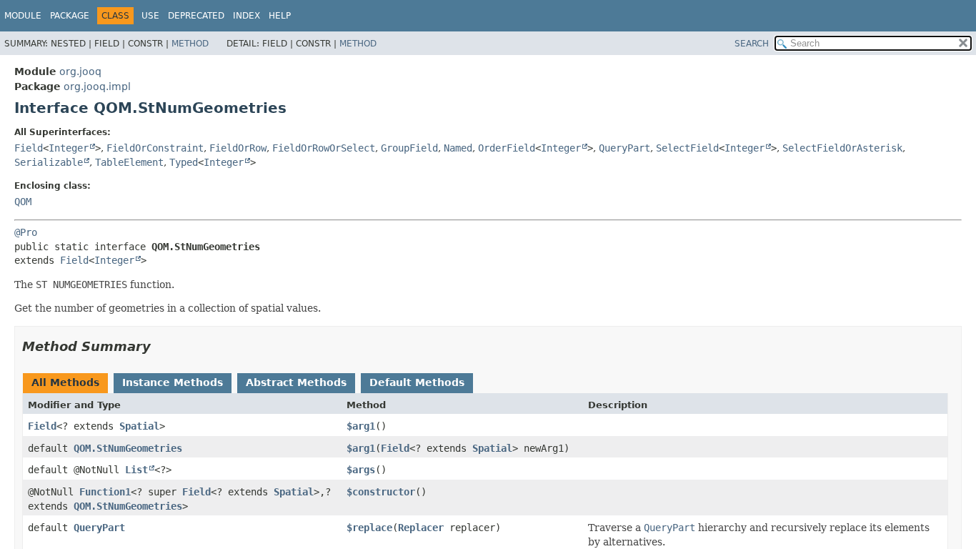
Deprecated (196, 16)
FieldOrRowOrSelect (323, 148)
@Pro (25, 232)
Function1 (105, 492)
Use (150, 16)
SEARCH (752, 44)
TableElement (129, 162)
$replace (369, 527)
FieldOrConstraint (155, 148)
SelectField (687, 148)
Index (246, 16)
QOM (22, 201)
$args (361, 469)
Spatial (139, 426)
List (136, 469)
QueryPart (624, 148)
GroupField (409, 148)
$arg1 (361, 426)
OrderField (506, 148)
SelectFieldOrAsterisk (842, 148)
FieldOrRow (238, 148)
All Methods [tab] (65, 382)
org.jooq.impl (97, 86)
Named (458, 148)
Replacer (421, 527)
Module (22, 16)
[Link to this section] (160, 346)
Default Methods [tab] (416, 382)
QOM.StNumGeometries (128, 448)
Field (28, 148)
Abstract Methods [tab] (296, 382)
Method (190, 44)
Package (69, 16)
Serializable (48, 162)
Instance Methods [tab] (172, 382)
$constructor (381, 492)
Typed (183, 162)
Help (280, 16)
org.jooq (80, 71)
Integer (69, 148)
